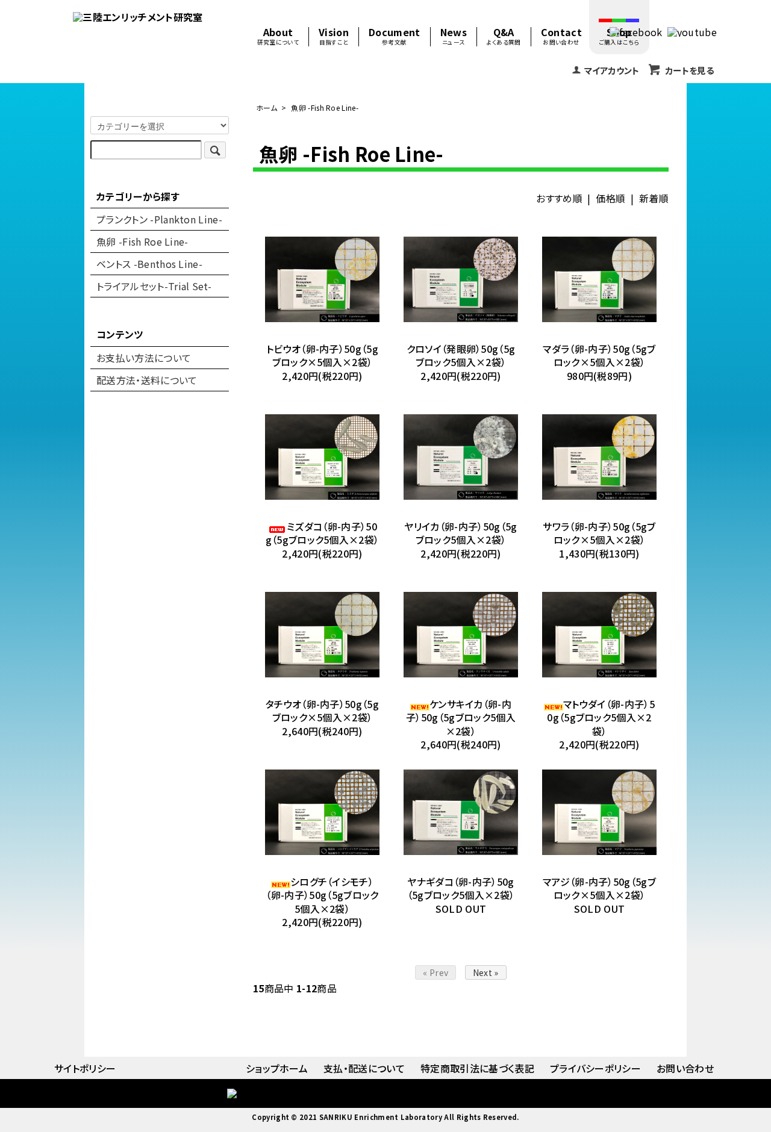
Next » (486, 972)
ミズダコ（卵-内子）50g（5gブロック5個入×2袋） (322, 533)
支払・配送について (364, 1068)
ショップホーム (277, 1068)
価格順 (610, 198)
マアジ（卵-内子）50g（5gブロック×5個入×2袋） (599, 888)
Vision (334, 36)
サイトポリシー (85, 1068)
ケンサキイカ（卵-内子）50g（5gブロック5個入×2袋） (461, 717)
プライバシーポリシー (595, 1068)
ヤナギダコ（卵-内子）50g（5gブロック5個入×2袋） (460, 888)
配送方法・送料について (147, 380)
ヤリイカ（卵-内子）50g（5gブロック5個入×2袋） (460, 533)
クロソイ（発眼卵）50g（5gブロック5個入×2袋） (461, 355)
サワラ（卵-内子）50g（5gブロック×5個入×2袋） (599, 533)
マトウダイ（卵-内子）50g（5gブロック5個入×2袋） (601, 717)
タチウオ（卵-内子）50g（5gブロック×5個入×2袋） (322, 710)
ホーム (266, 107)
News (453, 36)
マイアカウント (612, 70)
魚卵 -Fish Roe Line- (324, 107)
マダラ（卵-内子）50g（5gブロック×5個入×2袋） (599, 355)
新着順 (654, 198)
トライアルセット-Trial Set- (153, 286)
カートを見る (689, 70)
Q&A (504, 36)
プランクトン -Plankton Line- (159, 219)
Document (394, 36)
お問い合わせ (685, 1068)
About (278, 36)
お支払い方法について (143, 357)
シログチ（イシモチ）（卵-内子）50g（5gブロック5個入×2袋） (322, 895)
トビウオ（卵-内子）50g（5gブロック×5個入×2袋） (322, 355)
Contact (561, 36)
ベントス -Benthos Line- (149, 264)
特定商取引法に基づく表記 (477, 1068)
